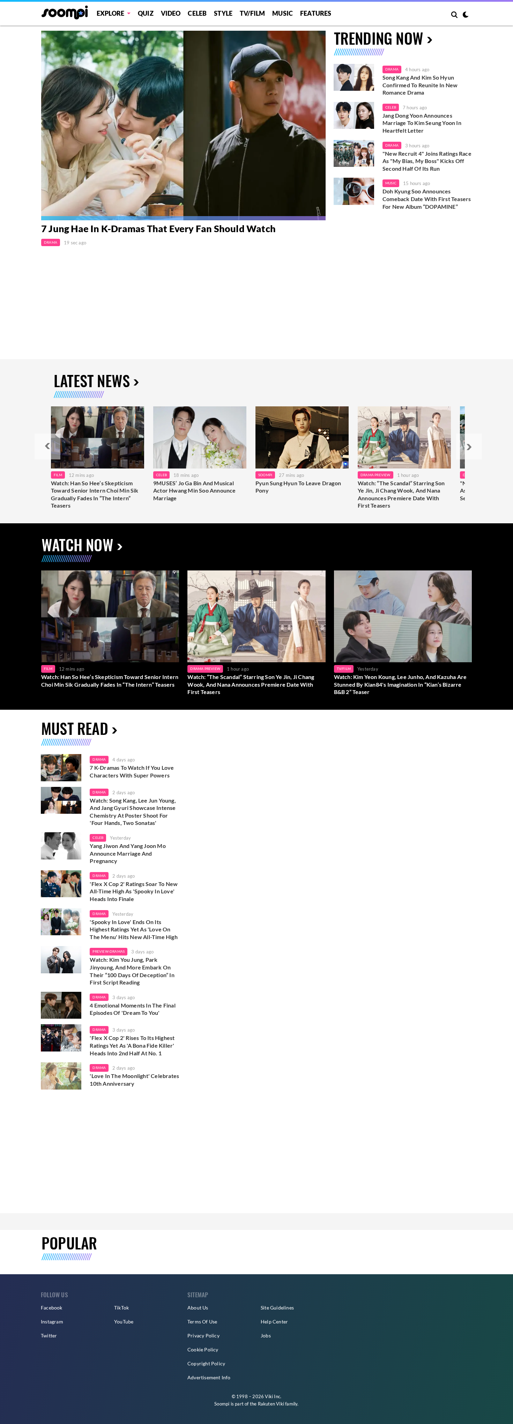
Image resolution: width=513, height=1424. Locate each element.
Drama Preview (375, 475)
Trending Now (378, 38)
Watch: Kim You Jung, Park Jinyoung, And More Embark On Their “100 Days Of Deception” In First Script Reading (132, 971)
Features (316, 13)
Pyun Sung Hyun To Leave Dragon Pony (298, 487)
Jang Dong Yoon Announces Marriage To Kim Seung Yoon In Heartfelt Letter (421, 123)
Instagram (52, 1322)
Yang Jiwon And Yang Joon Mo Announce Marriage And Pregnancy (127, 853)
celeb (97, 837)
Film (58, 475)
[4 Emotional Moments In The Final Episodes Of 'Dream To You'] (61, 1005)
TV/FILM (252, 13)
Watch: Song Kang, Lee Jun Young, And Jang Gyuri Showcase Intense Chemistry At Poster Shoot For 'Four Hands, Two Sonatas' (133, 811)
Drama (50, 242)
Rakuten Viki (271, 1404)
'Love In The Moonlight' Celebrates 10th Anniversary (134, 1079)
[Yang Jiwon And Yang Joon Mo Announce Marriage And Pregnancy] (61, 845)
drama (99, 759)
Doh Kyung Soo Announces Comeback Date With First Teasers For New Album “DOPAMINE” (426, 198)
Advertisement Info (209, 1377)
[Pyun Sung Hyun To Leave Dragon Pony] (302, 437)
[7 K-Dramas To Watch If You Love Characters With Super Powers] (61, 767)
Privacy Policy (203, 1335)
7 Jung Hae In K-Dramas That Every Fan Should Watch (158, 228)
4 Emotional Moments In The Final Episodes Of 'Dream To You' (132, 1009)
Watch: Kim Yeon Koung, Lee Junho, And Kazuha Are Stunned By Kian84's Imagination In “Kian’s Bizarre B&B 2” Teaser (400, 684)
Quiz (146, 13)
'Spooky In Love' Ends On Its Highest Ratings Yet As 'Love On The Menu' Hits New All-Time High (133, 929)
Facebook (51, 1308)
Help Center (274, 1322)
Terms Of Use (202, 1322)
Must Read (74, 728)
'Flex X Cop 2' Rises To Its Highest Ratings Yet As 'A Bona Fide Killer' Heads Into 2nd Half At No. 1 (132, 1045)
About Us (197, 1308)
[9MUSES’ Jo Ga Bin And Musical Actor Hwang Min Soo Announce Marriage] (199, 437)
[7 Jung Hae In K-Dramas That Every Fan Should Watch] (183, 125)
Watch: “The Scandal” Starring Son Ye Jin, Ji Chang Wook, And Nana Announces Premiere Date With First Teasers (401, 494)
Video (171, 13)
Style (223, 13)
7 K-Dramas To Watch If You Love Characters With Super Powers (132, 771)
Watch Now (77, 544)
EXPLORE (110, 13)
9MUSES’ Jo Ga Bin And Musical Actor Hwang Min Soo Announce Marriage (194, 490)
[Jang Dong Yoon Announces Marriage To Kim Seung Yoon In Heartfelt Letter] (354, 115)
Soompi (265, 475)
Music (282, 13)
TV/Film (344, 668)
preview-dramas (108, 951)
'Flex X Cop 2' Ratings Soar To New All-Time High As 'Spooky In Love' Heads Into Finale (134, 891)
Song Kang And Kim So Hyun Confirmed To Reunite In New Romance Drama (420, 85)
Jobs (266, 1335)
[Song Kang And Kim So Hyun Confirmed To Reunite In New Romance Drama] (354, 77)
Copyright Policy (206, 1363)
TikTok (121, 1308)
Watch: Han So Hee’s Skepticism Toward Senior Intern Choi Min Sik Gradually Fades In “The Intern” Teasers (95, 494)
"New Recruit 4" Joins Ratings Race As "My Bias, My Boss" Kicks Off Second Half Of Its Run (426, 161)
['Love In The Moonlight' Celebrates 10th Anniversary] (61, 1076)
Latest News (92, 380)
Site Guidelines (277, 1308)
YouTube (123, 1322)
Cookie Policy (202, 1349)
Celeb (197, 13)
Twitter (49, 1335)
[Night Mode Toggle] (465, 15)
